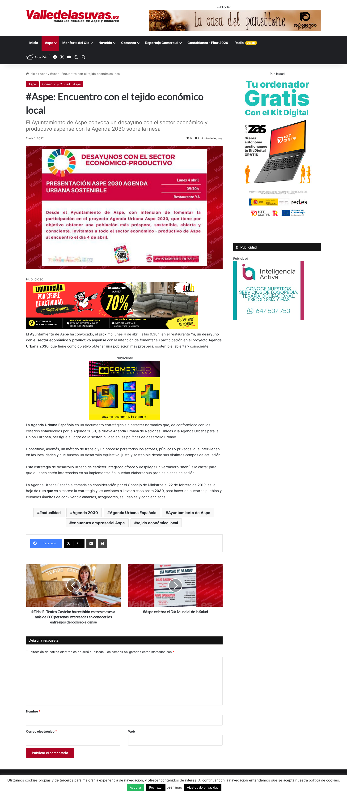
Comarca (128, 43)
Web (131, 731)
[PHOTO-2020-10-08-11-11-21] (268, 319)
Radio (245, 43)
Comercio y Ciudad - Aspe (61, 84)
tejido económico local (157, 522)
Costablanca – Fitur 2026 (207, 43)
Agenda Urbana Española (133, 512)
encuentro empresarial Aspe (98, 522)
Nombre (33, 711)
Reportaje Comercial (161, 43)
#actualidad (50, 512)
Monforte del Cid (75, 43)
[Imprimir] (102, 543)
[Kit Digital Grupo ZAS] (277, 217)
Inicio (33, 43)
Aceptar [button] (135, 787)
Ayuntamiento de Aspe (189, 512)
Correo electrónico (41, 731)
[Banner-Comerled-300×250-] (124, 419)
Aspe (49, 43)
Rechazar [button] (156, 787)
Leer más (174, 787)
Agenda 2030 (85, 512)
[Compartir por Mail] (91, 543)
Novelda (105, 43)
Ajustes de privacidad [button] (203, 787)
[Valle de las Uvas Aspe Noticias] (73, 16)
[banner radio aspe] (112, 328)
